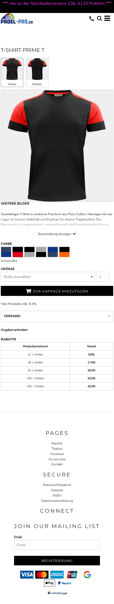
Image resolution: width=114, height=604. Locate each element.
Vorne (12, 84)
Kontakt (57, 464)
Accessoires (57, 459)
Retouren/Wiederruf (57, 485)
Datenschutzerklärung (57, 501)
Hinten (37, 84)
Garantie (57, 490)
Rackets (57, 443)
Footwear (57, 454)
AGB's (57, 495)
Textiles (57, 449)
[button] (99, 18)
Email (18, 537)
